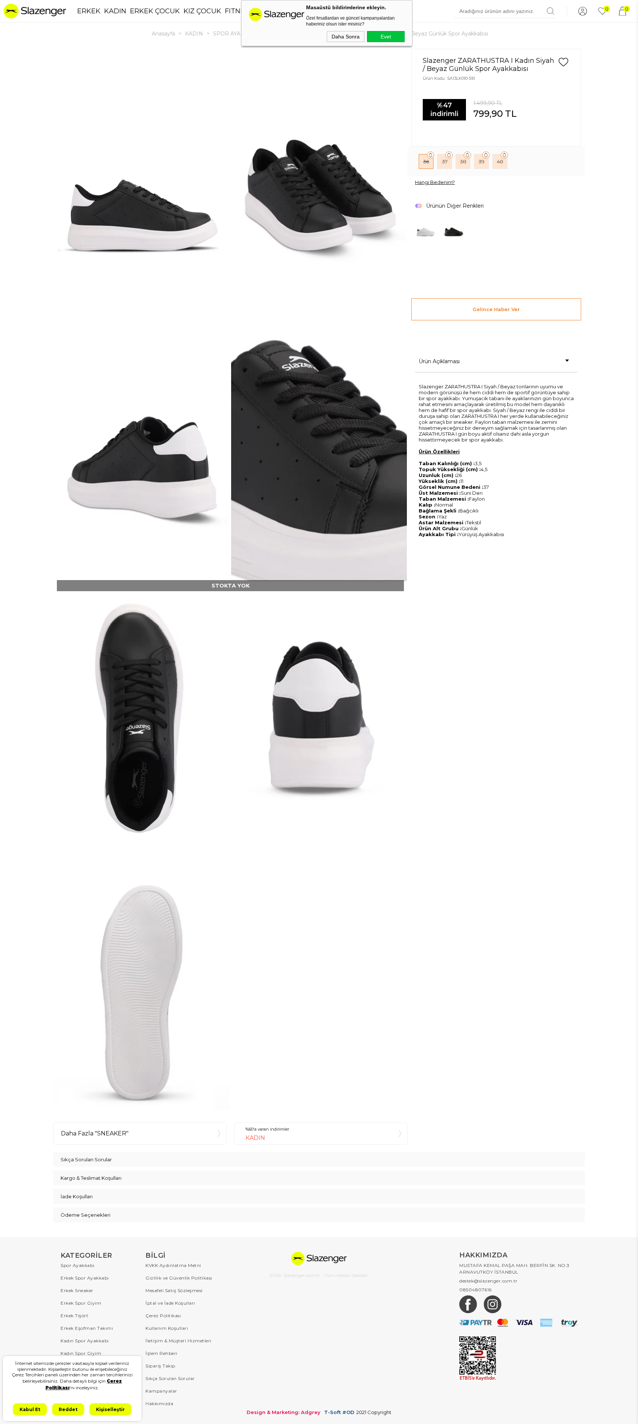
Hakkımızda (159, 1403)
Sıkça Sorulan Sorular (170, 1378)
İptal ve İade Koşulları (170, 1303)
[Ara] (550, 11)
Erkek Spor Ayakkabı (85, 1278)
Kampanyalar (161, 1391)
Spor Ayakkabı (78, 1265)
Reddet (68, 1409)
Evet (386, 37)
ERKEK (88, 11)
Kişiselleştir (110, 1409)
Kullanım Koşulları (166, 1328)
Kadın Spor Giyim (81, 1353)
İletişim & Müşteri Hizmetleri (178, 1340)
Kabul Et (30, 1409)
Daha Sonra (346, 37)
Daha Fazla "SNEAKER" (94, 1133)
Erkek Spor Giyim (81, 1303)
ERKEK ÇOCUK (155, 11)
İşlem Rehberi (161, 1353)
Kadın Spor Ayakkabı (85, 1340)
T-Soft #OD (339, 1412)
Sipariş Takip (160, 1366)
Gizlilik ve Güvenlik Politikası (178, 1278)
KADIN (115, 11)
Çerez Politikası (163, 1315)
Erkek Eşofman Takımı (87, 1328)
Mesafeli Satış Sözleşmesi (174, 1290)
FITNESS (239, 11)
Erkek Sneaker (77, 1290)
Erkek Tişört (74, 1315)
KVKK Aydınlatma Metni (173, 1265)
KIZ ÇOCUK (202, 11)
